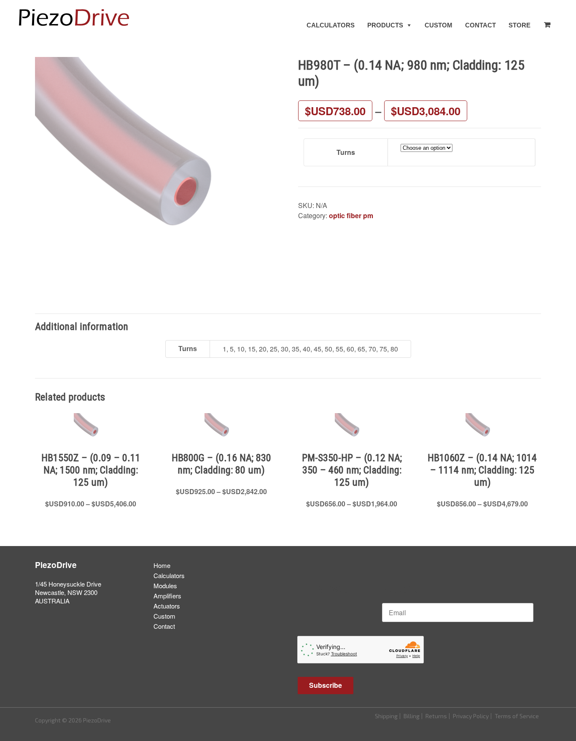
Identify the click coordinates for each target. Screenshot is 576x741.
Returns (436, 715)
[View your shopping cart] (547, 25)
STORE (519, 25)
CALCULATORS (331, 25)
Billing (412, 715)
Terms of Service (517, 715)
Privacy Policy (471, 715)
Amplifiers (167, 595)
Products (385, 25)
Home (161, 565)
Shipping (386, 715)
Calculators (169, 575)
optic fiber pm (351, 215)
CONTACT (480, 25)
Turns (345, 152)
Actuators (166, 605)
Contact (164, 626)
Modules (165, 585)
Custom (164, 615)
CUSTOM (438, 25)
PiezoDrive (56, 565)
